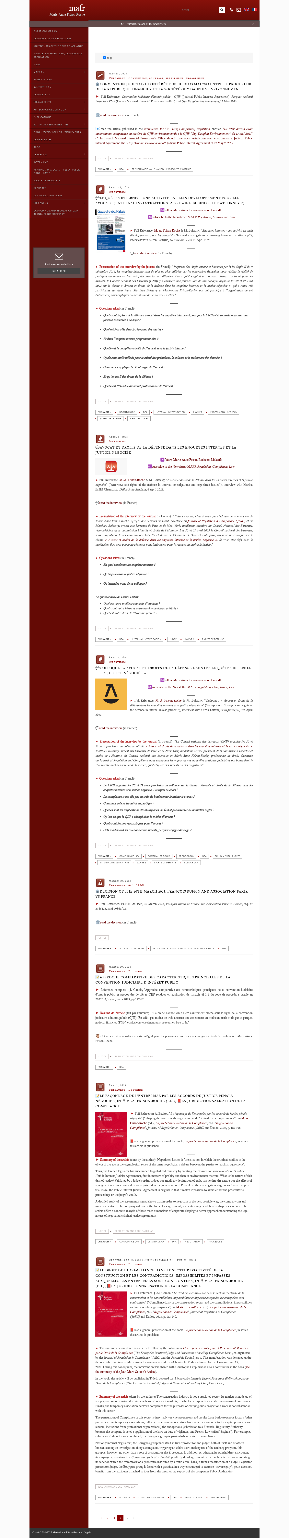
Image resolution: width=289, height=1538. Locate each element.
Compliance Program (151, 1497)
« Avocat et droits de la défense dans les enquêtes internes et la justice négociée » (161, 540)
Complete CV (42, 94)
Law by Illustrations (47, 195)
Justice (102, 158)
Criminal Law (156, 1241)
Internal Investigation (170, 412)
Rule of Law (191, 862)
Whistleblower (139, 418)
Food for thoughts (46, 180)
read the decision (110, 922)
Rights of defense (110, 418)
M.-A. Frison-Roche (167, 230)
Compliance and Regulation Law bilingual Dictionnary (55, 212)
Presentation (42, 79)
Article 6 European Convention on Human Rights (183, 948)
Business (124, 1497)
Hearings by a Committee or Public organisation (57, 171)
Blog (36, 147)
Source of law (194, 1497)
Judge (173, 639)
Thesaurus (40, 203)
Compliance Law (129, 856)
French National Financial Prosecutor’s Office (161, 169)
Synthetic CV (42, 87)
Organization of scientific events (57, 132)
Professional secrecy (223, 412)
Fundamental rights (227, 856)
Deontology (127, 412)
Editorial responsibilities (50, 124)
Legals (87, 1532)
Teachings (40, 154)
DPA (121, 169)
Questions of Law (45, 31)
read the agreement (112, 115)
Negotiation (193, 1241)
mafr (77, 8)
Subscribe (58, 271)
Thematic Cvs (42, 102)
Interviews (40, 162)
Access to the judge (131, 948)
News (36, 64)
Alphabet (39, 188)
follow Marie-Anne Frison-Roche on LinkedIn (193, 210)
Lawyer (197, 412)
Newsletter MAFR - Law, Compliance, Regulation (58, 55)
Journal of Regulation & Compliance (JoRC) (216, 521)
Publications (42, 117)
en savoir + (104, 169)
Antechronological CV (49, 109)
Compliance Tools (159, 856)
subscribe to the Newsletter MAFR (193, 217)
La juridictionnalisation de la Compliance (181, 1123)
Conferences (42, 139)
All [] (109, 58)
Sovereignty (218, 1497)
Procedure (215, 1241)
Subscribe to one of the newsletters (146, 23)
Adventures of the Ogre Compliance (58, 46)
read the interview (145, 253)
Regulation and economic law (134, 158)
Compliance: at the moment (52, 38)
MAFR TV (38, 72)
